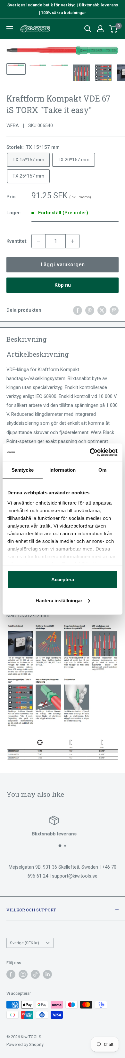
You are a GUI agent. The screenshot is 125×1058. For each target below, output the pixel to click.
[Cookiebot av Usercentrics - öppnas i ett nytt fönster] (90, 452)
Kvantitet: (17, 241)
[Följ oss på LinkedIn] (47, 974)
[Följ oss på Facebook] (10, 974)
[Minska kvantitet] (38, 241)
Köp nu (62, 285)
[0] (113, 29)
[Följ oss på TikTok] (35, 974)
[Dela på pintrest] (89, 310)
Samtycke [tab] (23, 470)
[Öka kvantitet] (72, 241)
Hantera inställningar (59, 600)
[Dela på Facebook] (77, 310)
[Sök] (87, 28)
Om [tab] (102, 470)
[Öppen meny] (9, 28)
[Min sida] (100, 28)
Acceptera (62, 579)
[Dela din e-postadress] (114, 310)
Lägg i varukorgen (63, 265)
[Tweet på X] (101, 310)
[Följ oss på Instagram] (23, 974)
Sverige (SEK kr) (24, 942)
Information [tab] (62, 470)
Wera (12, 125)
